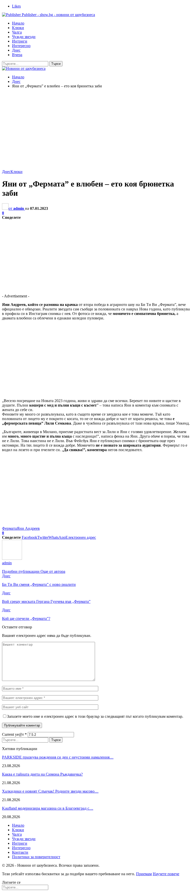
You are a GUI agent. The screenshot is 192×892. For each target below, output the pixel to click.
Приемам (144, 874)
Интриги (19, 41)
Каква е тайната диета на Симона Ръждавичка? (42, 774)
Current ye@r (14, 734)
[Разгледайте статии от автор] (12, 558)
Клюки (18, 28)
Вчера (17, 55)
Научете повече (166, 874)
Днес (16, 50)
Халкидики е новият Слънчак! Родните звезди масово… (50, 791)
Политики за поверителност (36, 857)
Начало (18, 23)
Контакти (20, 852)
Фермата (9, 528)
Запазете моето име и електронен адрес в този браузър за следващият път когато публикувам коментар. (95, 716)
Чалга (17, 32)
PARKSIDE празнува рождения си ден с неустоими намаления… (58, 757)
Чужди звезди (24, 37)
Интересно (21, 46)
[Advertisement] (96, 127)
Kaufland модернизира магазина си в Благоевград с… (47, 808)
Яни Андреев (28, 528)
